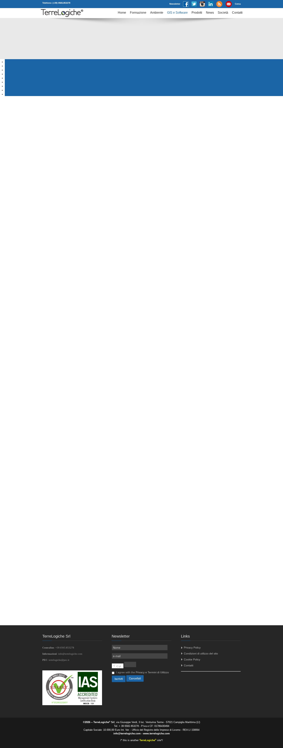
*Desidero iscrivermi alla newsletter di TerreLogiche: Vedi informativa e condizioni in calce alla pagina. (104, 516)
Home (122, 12)
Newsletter (174, 4)
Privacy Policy (192, 647)
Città (45, 377)
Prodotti (197, 12)
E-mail (46, 402)
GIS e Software (177, 12)
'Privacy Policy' (120, 538)
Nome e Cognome (53, 365)
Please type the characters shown (63, 543)
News (210, 12)
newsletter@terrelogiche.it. (92, 599)
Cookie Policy (192, 659)
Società (223, 12)
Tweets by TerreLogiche (195, 355)
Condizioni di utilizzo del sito (201, 653)
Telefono (47, 389)
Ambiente (156, 12)
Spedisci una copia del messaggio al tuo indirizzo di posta (77, 525)
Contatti (237, 12)
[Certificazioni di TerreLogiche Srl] (72, 687)
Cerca (238, 4)
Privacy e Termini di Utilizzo (152, 672)
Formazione (138, 12)
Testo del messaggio (54, 414)
